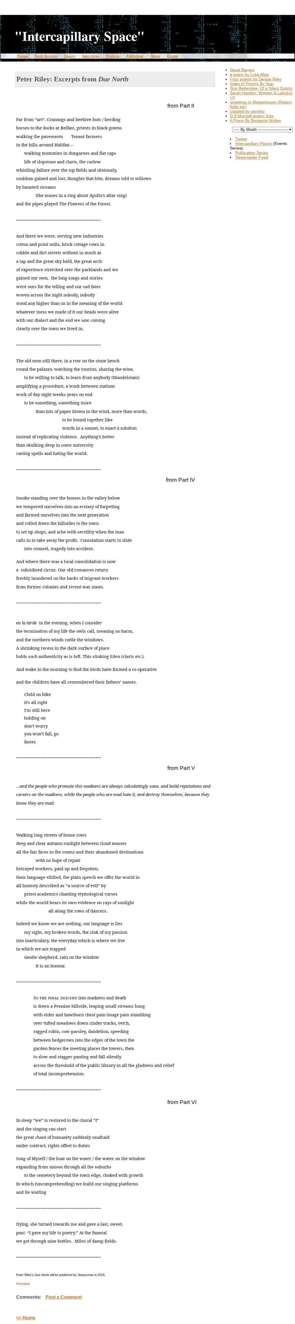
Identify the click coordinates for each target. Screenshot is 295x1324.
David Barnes (242, 70)
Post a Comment (64, 1297)
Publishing (134, 56)
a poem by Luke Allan (249, 74)
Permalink (23, 1283)
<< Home (25, 1317)
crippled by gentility (247, 111)
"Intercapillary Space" (80, 35)
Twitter (241, 139)
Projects (112, 56)
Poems (22, 56)
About (155, 56)
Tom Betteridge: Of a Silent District (261, 88)
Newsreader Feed (251, 157)
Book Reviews (46, 56)
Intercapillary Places (253, 143)
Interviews (90, 56)
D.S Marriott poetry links (252, 116)
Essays (69, 56)
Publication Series (251, 152)
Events (172, 56)
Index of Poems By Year (252, 83)
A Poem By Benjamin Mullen (255, 120)
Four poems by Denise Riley (255, 79)
